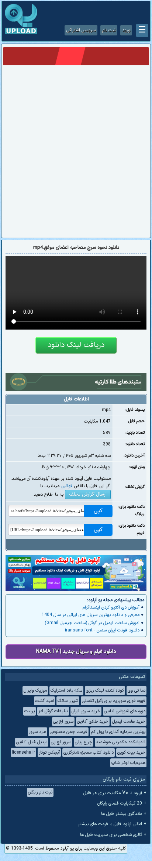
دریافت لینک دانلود (76, 345)
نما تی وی (136, 690)
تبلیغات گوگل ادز (53, 711)
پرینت (29, 711)
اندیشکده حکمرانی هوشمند (120, 742)
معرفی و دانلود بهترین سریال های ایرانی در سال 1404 (90, 615)
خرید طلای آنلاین (92, 721)
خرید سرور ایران (86, 711)
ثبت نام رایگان (40, 792)
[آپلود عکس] (21, 33)
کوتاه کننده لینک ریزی (105, 690)
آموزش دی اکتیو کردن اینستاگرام (111, 607)
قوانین (67, 486)
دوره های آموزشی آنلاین (124, 711)
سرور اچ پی (63, 721)
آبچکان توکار (49, 752)
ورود (126, 30)
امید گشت (44, 701)
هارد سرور (37, 732)
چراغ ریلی (83, 742)
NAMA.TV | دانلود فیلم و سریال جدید (76, 651)
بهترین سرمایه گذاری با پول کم (118, 732)
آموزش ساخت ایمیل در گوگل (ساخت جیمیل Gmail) (92, 623)
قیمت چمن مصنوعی (68, 732)
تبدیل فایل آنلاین (31, 742)
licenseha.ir (23, 752)
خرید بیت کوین (131, 752)
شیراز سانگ (68, 701)
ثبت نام (108, 30)
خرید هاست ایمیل (128, 721)
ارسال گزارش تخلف (88, 494)
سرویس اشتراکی (81, 30)
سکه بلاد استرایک (66, 690)
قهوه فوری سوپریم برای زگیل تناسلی (113, 701)
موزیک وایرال (35, 690)
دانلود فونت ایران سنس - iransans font (102, 630)
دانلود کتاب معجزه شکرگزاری (88, 752)
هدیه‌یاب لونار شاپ (128, 763)
